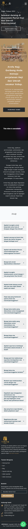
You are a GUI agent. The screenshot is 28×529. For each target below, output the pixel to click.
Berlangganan (7, 495)
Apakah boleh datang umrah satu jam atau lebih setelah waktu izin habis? (13, 286)
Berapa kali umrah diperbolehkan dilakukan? (12, 263)
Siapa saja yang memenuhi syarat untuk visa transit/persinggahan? (12, 298)
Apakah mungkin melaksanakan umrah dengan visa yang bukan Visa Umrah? (13, 274)
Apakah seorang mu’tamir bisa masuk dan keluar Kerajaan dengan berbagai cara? (13, 239)
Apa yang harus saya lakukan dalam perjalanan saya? (13, 410)
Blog (3, 468)
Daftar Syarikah (6, 474)
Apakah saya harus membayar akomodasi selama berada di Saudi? (13, 347)
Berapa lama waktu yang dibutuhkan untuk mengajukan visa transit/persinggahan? (14, 311)
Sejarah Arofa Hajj (7, 471)
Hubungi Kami (6, 463)
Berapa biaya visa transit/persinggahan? (11, 336)
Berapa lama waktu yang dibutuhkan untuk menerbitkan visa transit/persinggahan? (12, 324)
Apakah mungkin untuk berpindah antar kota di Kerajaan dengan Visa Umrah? (13, 227)
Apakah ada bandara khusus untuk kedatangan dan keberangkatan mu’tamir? (13, 251)
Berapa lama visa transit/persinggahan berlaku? (13, 371)
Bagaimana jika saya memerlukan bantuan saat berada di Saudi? (12, 421)
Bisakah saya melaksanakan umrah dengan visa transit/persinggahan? (13, 382)
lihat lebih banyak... (14, 453)
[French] (6, 4)
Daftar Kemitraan (6, 477)
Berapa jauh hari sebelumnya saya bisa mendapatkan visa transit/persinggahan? (13, 360)
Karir (3, 465)
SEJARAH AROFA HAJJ (11, 29)
